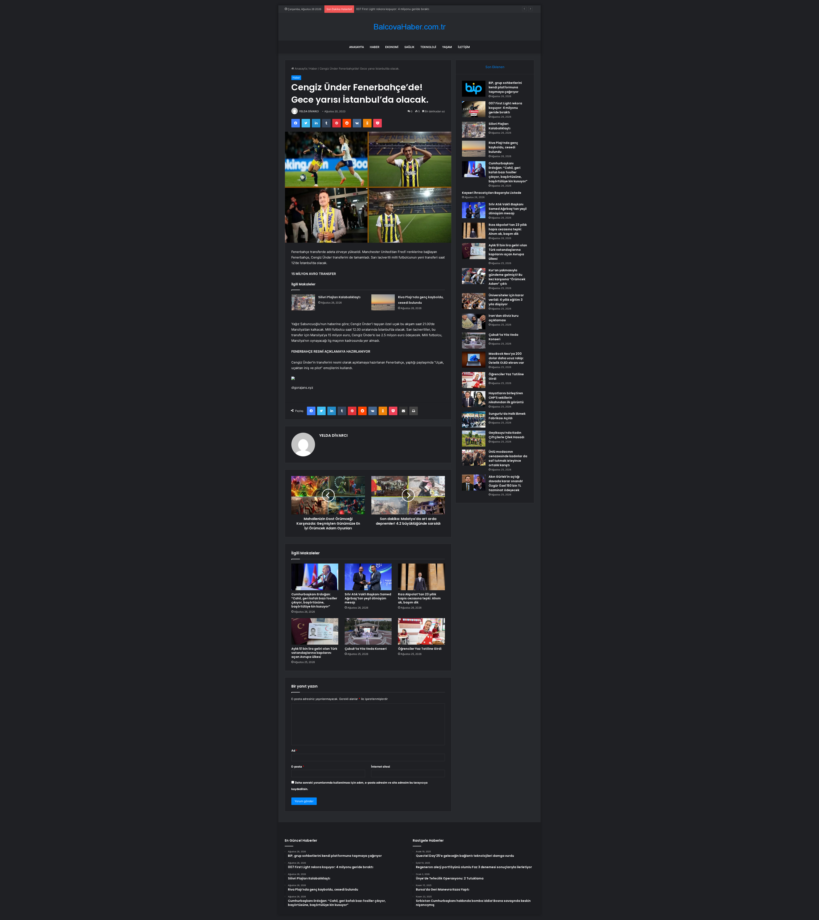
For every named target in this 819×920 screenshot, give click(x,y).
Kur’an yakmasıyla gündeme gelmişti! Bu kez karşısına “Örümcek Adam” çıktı (507, 277)
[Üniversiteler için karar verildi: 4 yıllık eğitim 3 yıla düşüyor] (473, 301)
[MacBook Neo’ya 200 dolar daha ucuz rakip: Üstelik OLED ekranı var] (473, 360)
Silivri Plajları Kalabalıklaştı (373, 9)
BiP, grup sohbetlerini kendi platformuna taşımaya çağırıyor (505, 87)
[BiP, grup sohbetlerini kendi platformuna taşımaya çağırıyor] (473, 89)
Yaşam (447, 47)
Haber (374, 47)
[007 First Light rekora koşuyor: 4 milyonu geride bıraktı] (473, 109)
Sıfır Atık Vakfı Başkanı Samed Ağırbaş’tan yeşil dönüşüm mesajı (368, 598)
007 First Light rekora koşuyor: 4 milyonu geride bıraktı (505, 107)
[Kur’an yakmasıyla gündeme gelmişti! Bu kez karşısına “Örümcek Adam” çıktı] (473, 276)
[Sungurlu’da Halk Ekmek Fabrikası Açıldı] (473, 420)
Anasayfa (356, 47)
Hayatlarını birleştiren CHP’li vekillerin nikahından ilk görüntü (506, 397)
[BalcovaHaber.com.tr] (409, 27)
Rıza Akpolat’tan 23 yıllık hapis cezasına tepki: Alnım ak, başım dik (419, 598)
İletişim (464, 47)
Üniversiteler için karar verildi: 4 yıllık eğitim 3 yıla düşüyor (506, 299)
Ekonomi (391, 47)
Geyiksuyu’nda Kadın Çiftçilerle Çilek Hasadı (506, 435)
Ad (294, 750)
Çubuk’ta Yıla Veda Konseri (366, 649)
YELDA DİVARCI (309, 111)
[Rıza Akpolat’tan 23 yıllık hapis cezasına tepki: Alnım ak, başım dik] (421, 577)
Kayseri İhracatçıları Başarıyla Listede (491, 193)
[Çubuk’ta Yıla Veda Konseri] (368, 631)
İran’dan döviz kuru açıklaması (503, 318)
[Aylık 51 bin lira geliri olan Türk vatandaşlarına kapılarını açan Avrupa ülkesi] (314, 631)
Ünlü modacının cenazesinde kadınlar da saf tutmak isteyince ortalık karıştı (508, 458)
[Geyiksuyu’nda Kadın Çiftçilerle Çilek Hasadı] (473, 439)
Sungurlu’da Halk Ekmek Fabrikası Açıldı (507, 416)
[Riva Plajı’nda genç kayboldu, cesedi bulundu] (383, 302)
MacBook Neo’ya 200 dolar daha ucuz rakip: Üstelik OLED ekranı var (506, 358)
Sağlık (409, 47)
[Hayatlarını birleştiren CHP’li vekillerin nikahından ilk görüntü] (473, 399)
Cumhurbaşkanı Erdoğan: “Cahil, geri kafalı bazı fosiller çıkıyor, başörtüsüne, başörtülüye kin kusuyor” (314, 600)
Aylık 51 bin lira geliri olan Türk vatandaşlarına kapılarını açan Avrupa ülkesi (314, 653)
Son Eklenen (494, 67)
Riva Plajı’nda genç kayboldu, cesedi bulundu (503, 147)
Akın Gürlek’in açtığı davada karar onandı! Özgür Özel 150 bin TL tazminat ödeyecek (506, 483)
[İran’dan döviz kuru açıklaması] (473, 322)
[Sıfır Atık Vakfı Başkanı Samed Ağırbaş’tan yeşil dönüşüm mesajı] (368, 577)
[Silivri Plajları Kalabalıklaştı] (303, 302)
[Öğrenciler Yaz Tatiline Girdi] (421, 631)
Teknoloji (428, 47)
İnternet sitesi (380, 766)
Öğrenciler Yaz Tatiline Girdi (419, 649)
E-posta (297, 766)
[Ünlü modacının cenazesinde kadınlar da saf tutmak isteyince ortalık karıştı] (473, 458)
